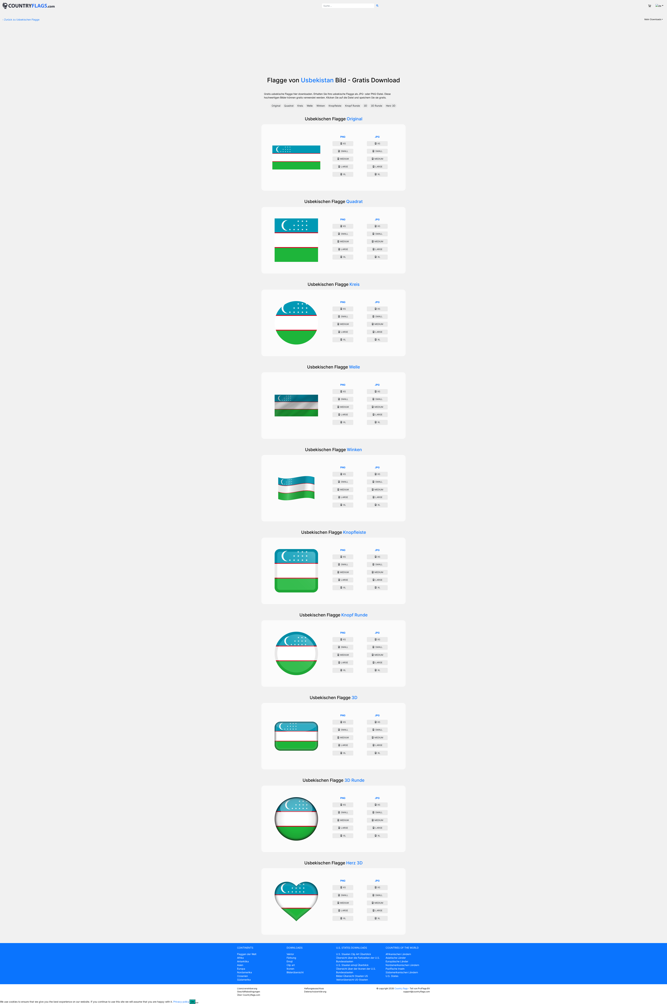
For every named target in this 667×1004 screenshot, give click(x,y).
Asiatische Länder (396, 957)
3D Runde (376, 105)
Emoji (290, 961)
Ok (192, 1001)
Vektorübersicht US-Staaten (352, 979)
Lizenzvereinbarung (247, 988)
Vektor (290, 954)
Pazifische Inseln (395, 968)
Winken (320, 105)
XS (344, 143)
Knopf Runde (352, 105)
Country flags (401, 988)
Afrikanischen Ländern (398, 954)
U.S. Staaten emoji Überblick (352, 965)
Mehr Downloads (652, 19)
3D (365, 105)
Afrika (240, 957)
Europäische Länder (397, 961)
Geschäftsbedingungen (248, 991)
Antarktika (243, 961)
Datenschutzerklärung (315, 991)
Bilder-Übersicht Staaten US (352, 975)
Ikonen (290, 968)
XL (344, 174)
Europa (241, 968)
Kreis (300, 105)
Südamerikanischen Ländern (402, 972)
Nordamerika (244, 972)
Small (344, 151)
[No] (196, 1002)
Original (276, 105)
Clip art (291, 965)
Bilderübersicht (295, 972)
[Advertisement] (333, 50)
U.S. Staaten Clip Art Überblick (353, 954)
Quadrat (289, 105)
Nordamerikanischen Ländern (402, 965)
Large (344, 166)
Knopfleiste (335, 105)
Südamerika (244, 979)
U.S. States (392, 975)
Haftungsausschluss (314, 988)
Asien (240, 965)
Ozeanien (242, 975)
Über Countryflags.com (248, 995)
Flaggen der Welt (246, 954)
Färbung (291, 957)
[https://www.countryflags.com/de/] (28, 5)
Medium (344, 158)
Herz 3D (390, 105)
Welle (310, 105)
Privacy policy (181, 1001)
